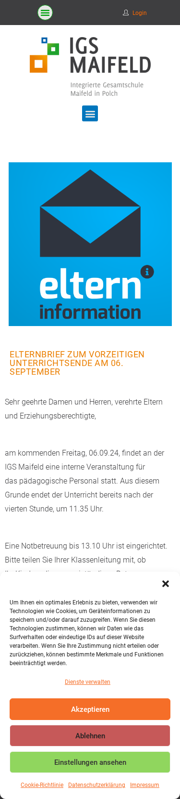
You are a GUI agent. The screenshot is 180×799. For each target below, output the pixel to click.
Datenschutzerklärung (96, 785)
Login (139, 13)
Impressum (144, 785)
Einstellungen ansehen (90, 762)
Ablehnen (90, 736)
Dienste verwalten (87, 682)
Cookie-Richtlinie (42, 785)
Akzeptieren (90, 709)
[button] (165, 584)
